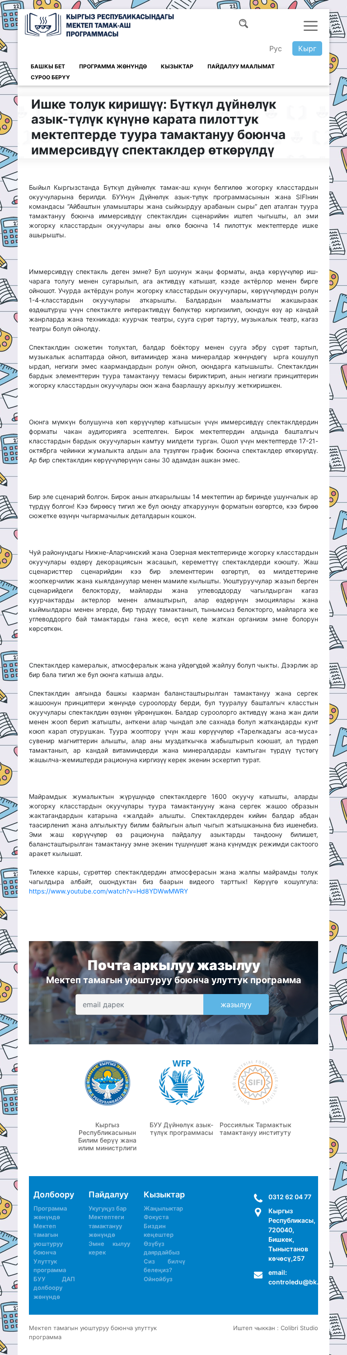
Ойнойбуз (158, 1279)
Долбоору (53, 1194)
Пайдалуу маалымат (241, 66)
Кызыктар (177, 66)
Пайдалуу (108, 1194)
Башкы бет (48, 66)
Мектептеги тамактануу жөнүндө (106, 1225)
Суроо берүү (50, 77)
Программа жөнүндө (113, 66)
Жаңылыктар (163, 1208)
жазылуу (236, 1004)
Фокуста (156, 1216)
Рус (275, 48)
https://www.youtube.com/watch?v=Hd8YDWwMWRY (108, 891)
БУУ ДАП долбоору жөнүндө (54, 1287)
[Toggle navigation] (311, 26)
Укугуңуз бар (108, 1208)
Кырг (307, 48)
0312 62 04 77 (289, 1197)
